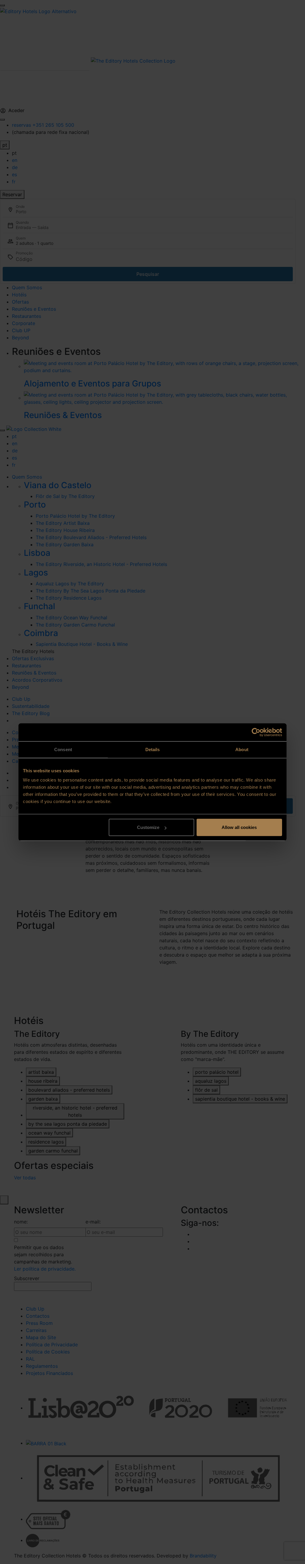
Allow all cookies (239, 827)
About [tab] (241, 749)
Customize (148, 827)
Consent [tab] (63, 749)
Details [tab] (152, 749)
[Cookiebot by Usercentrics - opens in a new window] (256, 732)
